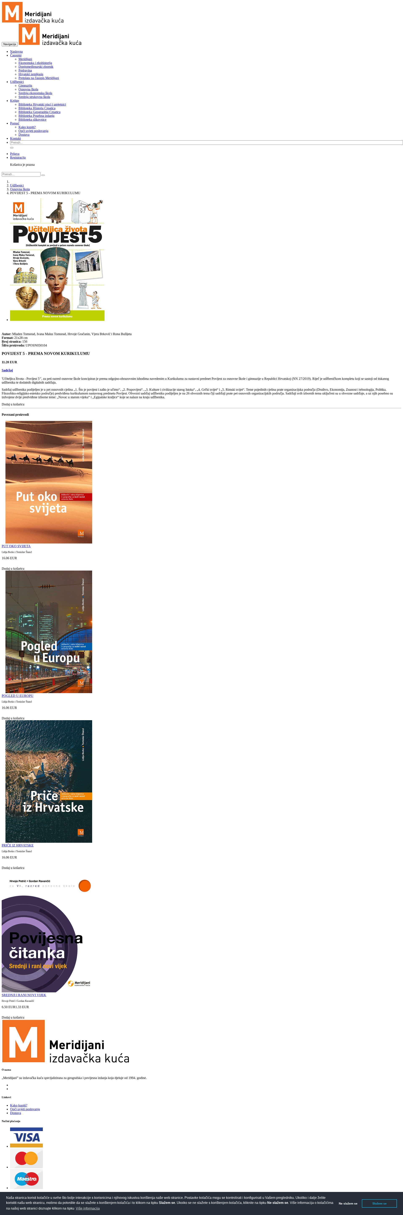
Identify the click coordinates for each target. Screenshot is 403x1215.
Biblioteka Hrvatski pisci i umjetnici (42, 104)
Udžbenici (17, 82)
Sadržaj (7, 370)
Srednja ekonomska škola (35, 93)
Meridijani (25, 59)
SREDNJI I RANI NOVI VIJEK (24, 995)
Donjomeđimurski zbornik (35, 66)
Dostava (23, 134)
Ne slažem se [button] (348, 1203)
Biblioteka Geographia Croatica (39, 112)
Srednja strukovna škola (34, 97)
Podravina (25, 70)
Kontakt (15, 138)
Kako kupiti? (27, 127)
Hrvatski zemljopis (30, 74)
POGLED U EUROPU (17, 696)
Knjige (14, 100)
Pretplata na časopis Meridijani (38, 78)
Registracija (18, 157)
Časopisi (15, 55)
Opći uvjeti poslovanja (33, 131)
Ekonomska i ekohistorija (35, 63)
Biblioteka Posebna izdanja (36, 116)
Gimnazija (25, 85)
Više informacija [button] (88, 1208)
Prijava (14, 153)
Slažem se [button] (379, 1203)
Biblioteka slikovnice (32, 119)
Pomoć (14, 123)
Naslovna (16, 51)
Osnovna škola (28, 89)
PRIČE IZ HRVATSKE (18, 845)
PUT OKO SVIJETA (16, 546)
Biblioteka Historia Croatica (36, 108)
